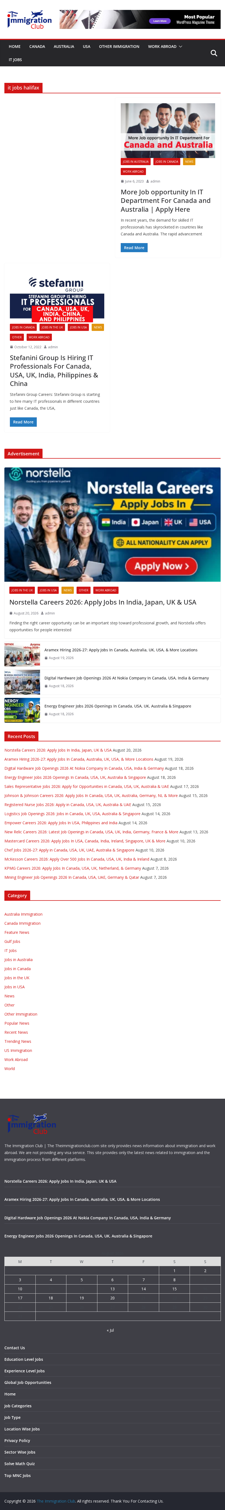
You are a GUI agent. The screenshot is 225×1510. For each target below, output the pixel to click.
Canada (37, 46)
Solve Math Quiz (19, 1463)
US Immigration (18, 1050)
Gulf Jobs (12, 941)
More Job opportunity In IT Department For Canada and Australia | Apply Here (166, 200)
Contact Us (14, 1347)
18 (51, 1297)
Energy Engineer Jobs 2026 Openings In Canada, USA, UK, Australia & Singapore (117, 706)
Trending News (17, 1041)
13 (112, 1288)
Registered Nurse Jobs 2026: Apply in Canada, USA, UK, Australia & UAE (67, 804)
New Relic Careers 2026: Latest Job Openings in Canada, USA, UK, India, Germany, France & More (91, 831)
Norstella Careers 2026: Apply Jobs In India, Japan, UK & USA (102, 601)
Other (17, 337)
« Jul (110, 1330)
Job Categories (18, 1405)
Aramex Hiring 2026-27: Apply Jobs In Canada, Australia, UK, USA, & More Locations (121, 649)
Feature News (16, 932)
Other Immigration (119, 46)
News (189, 162)
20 (112, 1297)
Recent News (16, 1032)
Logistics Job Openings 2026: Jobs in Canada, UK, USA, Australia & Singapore (72, 813)
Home (15, 46)
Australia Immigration (23, 914)
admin (155, 181)
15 (174, 1288)
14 (143, 1288)
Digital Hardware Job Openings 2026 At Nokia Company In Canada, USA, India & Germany (126, 678)
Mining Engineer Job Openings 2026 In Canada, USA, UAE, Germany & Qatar (71, 877)
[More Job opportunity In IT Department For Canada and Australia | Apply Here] (168, 130)
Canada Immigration (22, 923)
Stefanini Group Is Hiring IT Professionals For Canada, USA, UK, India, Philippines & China (54, 370)
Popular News (16, 1023)
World (9, 1068)
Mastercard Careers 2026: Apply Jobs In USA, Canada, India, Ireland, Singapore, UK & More (84, 841)
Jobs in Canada (167, 162)
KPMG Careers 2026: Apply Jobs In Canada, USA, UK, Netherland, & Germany (72, 868)
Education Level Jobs (23, 1359)
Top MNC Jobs (17, 1475)
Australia (64, 46)
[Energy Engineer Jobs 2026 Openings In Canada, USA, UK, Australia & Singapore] (22, 710)
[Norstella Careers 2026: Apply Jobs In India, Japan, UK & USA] (112, 524)
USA (86, 46)
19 (82, 1297)
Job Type (12, 1417)
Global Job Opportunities (27, 1382)
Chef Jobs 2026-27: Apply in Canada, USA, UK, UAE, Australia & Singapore (69, 850)
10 (20, 1288)
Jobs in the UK (52, 327)
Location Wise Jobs (22, 1429)
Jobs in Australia (135, 162)
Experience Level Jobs (24, 1370)
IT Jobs (15, 59)
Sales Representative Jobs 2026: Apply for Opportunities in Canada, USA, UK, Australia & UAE (86, 786)
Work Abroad (162, 46)
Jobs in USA (78, 327)
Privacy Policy (17, 1440)
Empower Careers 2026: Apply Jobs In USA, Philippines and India (60, 822)
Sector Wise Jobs (19, 1452)
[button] (179, 46)
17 (20, 1297)
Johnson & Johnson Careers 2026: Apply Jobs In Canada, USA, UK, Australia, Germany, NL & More (91, 795)
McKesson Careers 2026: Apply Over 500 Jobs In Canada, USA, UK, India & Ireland (76, 859)
